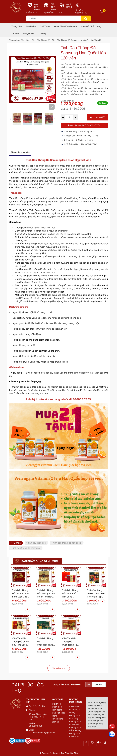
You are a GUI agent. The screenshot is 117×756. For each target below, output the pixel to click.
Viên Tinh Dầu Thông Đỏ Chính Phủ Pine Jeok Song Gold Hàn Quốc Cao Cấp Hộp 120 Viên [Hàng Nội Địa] (20, 642)
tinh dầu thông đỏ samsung (26, 548)
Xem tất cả (58, 668)
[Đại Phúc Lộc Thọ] (15, 6)
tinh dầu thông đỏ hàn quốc (67, 542)
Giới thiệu (45, 26)
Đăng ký (98, 685)
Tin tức (15, 33)
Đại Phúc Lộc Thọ (69, 753)
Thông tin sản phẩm (20, 152)
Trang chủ (16, 26)
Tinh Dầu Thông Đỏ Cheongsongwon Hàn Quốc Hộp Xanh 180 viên (45, 642)
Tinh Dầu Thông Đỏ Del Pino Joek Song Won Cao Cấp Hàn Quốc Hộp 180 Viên (21, 593)
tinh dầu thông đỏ (37, 542)
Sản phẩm (31, 26)
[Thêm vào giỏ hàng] (27, 609)
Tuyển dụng (57, 719)
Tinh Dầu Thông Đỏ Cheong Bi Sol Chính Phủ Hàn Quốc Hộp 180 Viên (46, 593)
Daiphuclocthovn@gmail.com (42, 732)
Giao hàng (69, 5)
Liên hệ (42, 33)
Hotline (79, 10)
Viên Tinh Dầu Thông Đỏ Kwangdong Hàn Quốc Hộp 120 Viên (70, 642)
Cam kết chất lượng (91, 26)
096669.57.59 (36, 726)
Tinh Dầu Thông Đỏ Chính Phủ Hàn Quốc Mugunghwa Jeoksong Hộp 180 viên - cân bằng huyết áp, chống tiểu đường (71, 593)
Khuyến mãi (29, 33)
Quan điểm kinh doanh (65, 26)
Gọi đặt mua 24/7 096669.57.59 (85, 125)
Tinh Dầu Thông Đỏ (41, 40)
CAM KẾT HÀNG (37, 7)
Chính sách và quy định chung (74, 709)
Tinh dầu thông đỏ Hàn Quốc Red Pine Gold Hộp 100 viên (96, 593)
